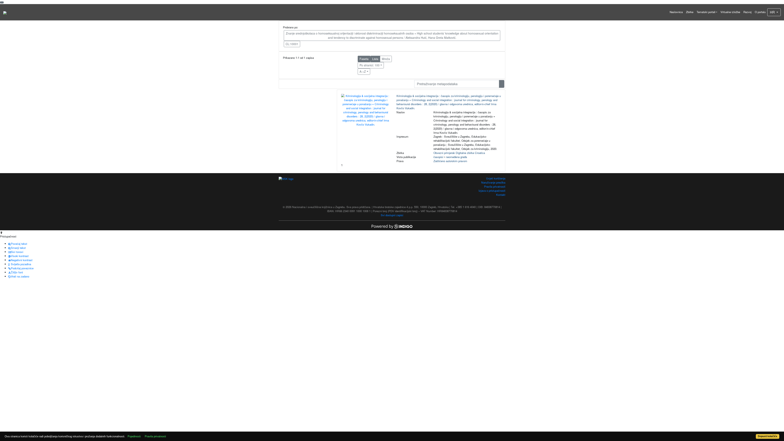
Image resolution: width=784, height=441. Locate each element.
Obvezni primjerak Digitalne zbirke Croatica (459, 153)
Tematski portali (706, 12)
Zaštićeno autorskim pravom (450, 161)
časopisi (438, 157)
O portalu (760, 12)
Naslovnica (676, 12)
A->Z (363, 71)
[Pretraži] (501, 84)
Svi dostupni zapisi (392, 215)
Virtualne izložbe (730, 12)
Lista (375, 59)
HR (773, 12)
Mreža (386, 59)
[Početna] (5, 12)
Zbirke (689, 12)
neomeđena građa (456, 157)
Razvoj (747, 12)
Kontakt (500, 195)
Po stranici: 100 (370, 65)
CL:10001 (292, 44)
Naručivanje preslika (493, 182)
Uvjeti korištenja (495, 178)
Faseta (364, 59)
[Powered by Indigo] (392, 226)
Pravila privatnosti (494, 186)
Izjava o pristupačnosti (492, 191)
